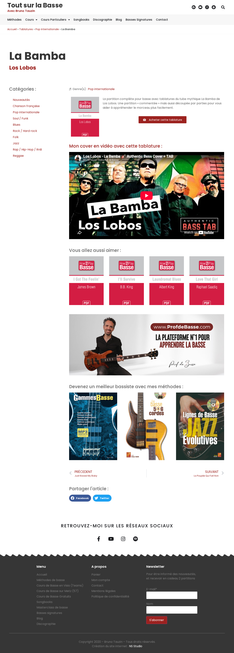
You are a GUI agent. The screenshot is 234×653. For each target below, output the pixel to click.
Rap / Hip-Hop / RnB (27, 149)
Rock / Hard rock (25, 131)
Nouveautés (21, 100)
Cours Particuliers (53, 20)
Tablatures (26, 29)
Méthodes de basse (51, 580)
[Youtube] (200, 7)
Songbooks (81, 20)
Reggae (18, 156)
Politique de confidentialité (110, 596)
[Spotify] (214, 7)
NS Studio (135, 646)
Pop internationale (47, 29)
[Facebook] (194, 7)
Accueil (12, 29)
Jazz (16, 143)
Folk (16, 137)
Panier (96, 574)
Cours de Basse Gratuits (54, 596)
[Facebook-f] (98, 538)
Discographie (102, 20)
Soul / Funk (20, 118)
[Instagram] (207, 7)
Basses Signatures (139, 20)
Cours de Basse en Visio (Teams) (60, 585)
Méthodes (14, 20)
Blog (119, 20)
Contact (162, 20)
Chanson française (26, 106)
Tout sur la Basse (35, 5)
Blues (16, 125)
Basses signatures (49, 613)
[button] (223, 7)
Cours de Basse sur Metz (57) (58, 591)
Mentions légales (103, 591)
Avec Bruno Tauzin (21, 11)
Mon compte (100, 580)
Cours (29, 20)
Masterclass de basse (52, 607)
